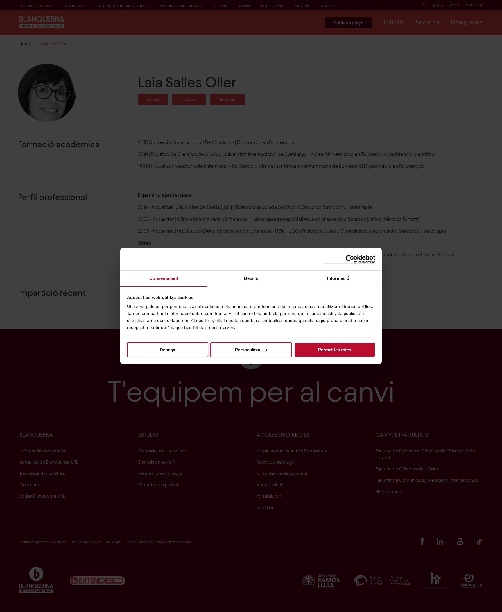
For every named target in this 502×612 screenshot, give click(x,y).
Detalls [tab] (251, 278)
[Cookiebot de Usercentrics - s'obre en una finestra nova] (349, 259)
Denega (167, 349)
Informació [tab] (338, 278)
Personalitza (247, 349)
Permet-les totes (334, 349)
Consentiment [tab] (163, 278)
